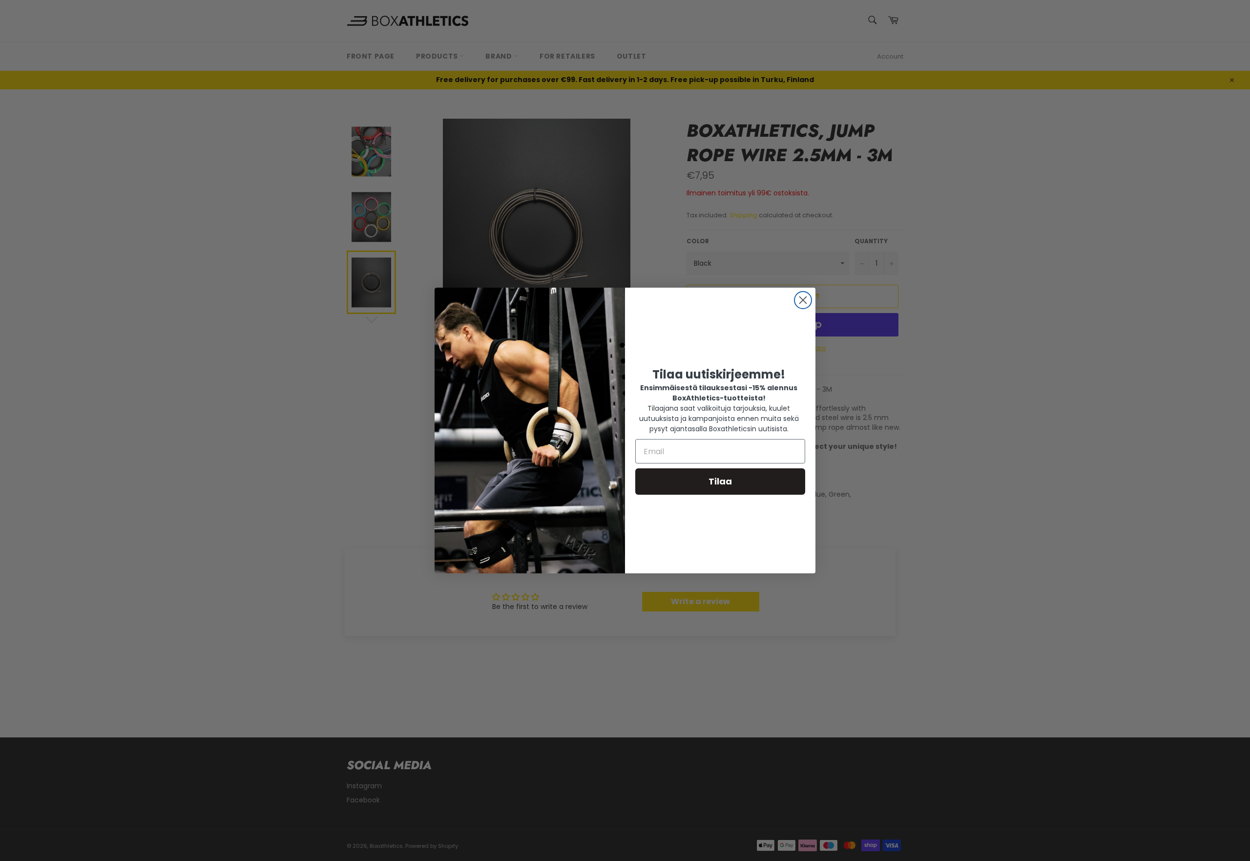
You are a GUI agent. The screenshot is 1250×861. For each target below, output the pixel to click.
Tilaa (720, 481)
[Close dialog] (803, 300)
